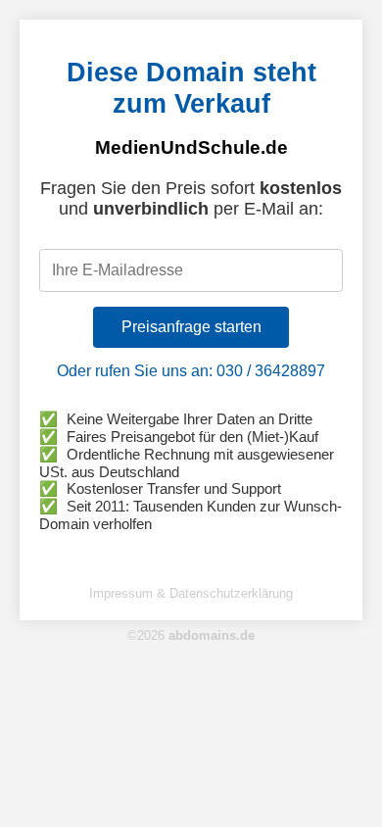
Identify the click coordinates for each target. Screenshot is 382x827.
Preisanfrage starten (191, 326)
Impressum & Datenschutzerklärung (191, 593)
